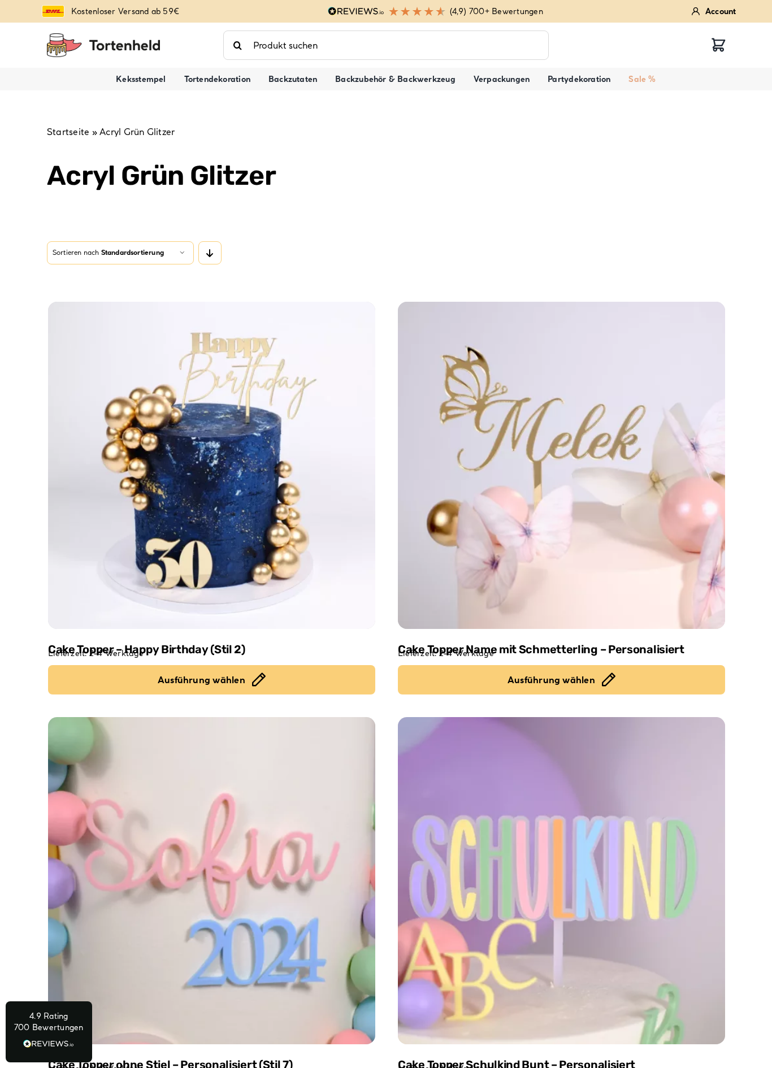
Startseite (68, 131)
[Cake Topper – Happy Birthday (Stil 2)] (211, 465)
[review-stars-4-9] (103, 38)
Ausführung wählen (201, 679)
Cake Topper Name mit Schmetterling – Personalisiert (541, 649)
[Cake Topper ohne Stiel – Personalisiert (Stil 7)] (211, 880)
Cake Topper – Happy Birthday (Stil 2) (146, 649)
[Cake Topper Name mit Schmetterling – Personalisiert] (561, 465)
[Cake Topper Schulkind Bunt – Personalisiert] (561, 880)
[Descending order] (210, 253)
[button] (49, 1031)
